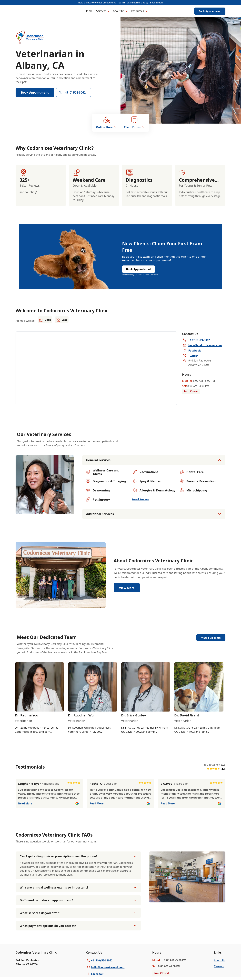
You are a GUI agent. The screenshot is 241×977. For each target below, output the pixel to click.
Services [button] (101, 11)
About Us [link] (219, 960)
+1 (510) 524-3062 (101, 960)
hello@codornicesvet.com (107, 967)
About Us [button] (118, 11)
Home (88, 11)
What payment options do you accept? (48, 926)
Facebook (97, 974)
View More (127, 588)
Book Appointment (210, 11)
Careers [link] (219, 966)
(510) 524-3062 (75, 92)
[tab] (43, 511)
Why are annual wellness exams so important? (54, 887)
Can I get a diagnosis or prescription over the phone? (59, 856)
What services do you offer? (40, 913)
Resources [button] (137, 11)
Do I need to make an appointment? (46, 900)
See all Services (140, 499)
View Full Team (211, 637)
